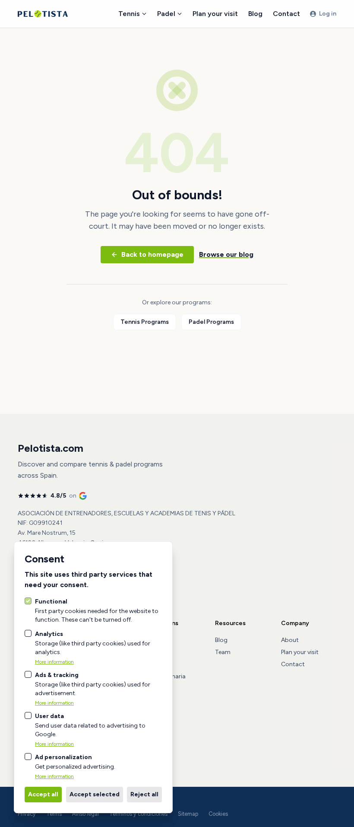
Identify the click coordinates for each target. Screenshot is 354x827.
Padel (166, 14)
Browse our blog (226, 254)
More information (54, 662)
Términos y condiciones (138, 814)
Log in (327, 13)
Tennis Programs (144, 322)
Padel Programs (211, 322)
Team (223, 652)
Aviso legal (85, 814)
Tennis (129, 14)
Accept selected (95, 794)
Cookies (218, 814)
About (290, 640)
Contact (286, 14)
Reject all (144, 794)
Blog (255, 14)
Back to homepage (152, 254)
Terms (54, 814)
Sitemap (188, 814)
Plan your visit (215, 14)
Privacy (27, 814)
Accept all (43, 794)
